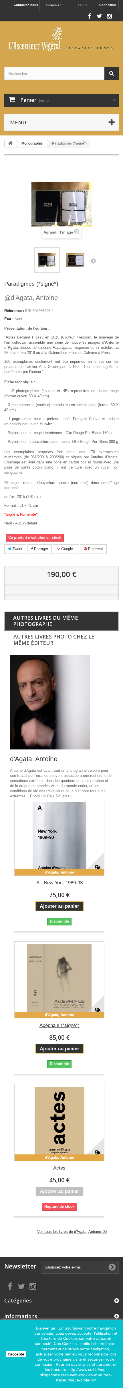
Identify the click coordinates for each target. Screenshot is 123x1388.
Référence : (14, 311)
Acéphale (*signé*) (59, 1025)
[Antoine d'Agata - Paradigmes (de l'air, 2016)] (47, 260)
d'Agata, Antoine (31, 297)
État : (8, 319)
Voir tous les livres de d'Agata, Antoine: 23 (72, 1231)
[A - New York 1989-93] (59, 837)
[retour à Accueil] (10, 143)
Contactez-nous (26, 5)
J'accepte (15, 1354)
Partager (40, 549)
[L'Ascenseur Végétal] (61, 39)
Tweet (16, 549)
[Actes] (59, 1122)
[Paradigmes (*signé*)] (75, 260)
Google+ (67, 549)
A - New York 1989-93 (59, 883)
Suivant (93, 261)
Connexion (107, 5)
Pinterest (95, 549)
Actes (59, 1168)
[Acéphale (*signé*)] (59, 980)
